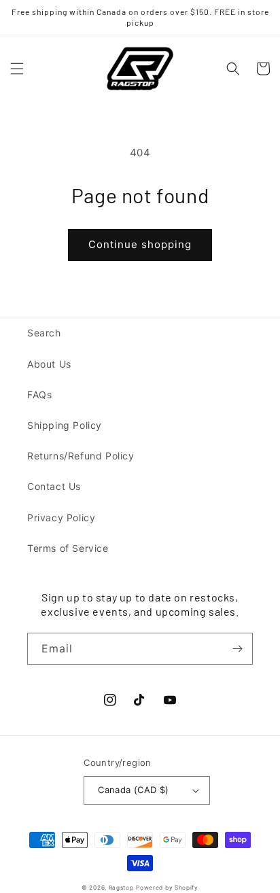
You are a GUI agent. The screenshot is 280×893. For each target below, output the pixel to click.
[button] (17, 69)
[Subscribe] (237, 649)
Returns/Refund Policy (81, 455)
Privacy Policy (61, 517)
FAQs (39, 394)
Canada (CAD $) (133, 789)
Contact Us (54, 486)
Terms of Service (68, 548)
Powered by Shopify (167, 887)
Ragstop (121, 887)
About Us (49, 364)
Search (44, 332)
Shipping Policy (64, 425)
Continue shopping (140, 244)
